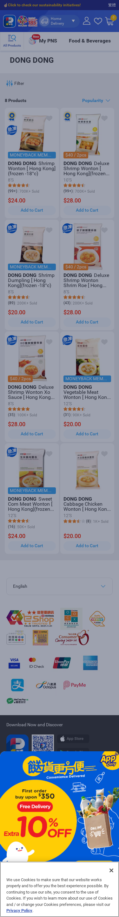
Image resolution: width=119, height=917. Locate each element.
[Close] (111, 870)
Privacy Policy (19, 910)
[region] (59, 889)
